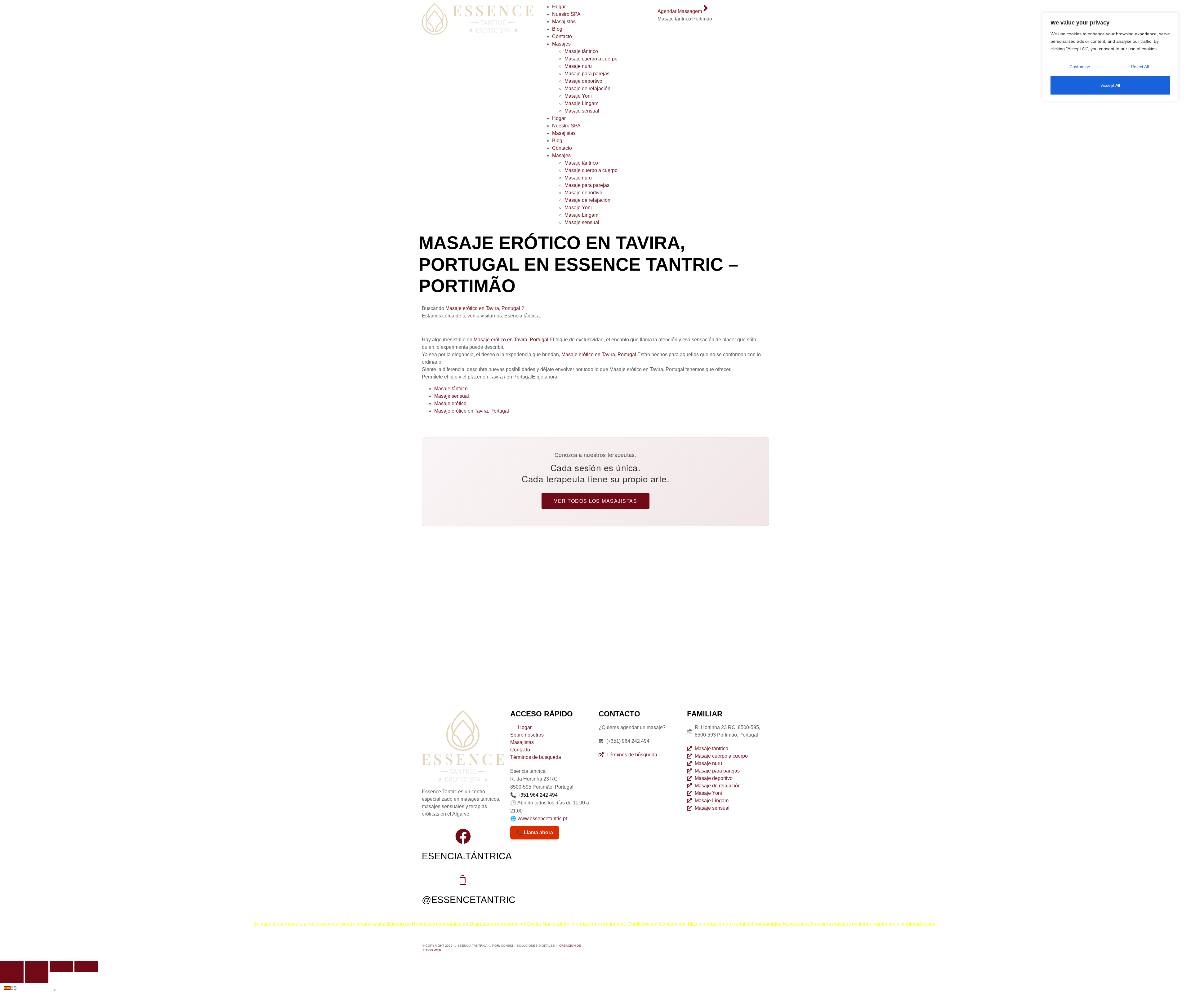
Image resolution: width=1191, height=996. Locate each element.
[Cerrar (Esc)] (86, 966)
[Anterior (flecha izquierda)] (12, 977)
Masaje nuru (578, 66)
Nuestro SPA (566, 14)
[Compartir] (61, 966)
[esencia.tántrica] (463, 836)
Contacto (562, 36)
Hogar (559, 6)
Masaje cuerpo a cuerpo (591, 58)
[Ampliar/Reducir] (12, 966)
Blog (557, 29)
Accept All (1110, 85)
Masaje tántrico (581, 51)
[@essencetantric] (463, 880)
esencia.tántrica (467, 856)
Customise (1079, 66)
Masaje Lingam (581, 103)
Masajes (561, 43)
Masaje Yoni (578, 96)
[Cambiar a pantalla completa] (36, 966)
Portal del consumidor (756, 924)
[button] (30, 988)
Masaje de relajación (587, 88)
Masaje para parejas (586, 73)
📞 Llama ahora (534, 832)
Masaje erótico (450, 403)
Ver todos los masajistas (595, 500)
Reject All (1140, 66)
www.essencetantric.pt (542, 818)
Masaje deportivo (583, 81)
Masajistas (564, 21)
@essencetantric (468, 900)
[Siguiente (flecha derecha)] (36, 977)
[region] (1110, 56)
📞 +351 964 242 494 (534, 795)
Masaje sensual (581, 110)
